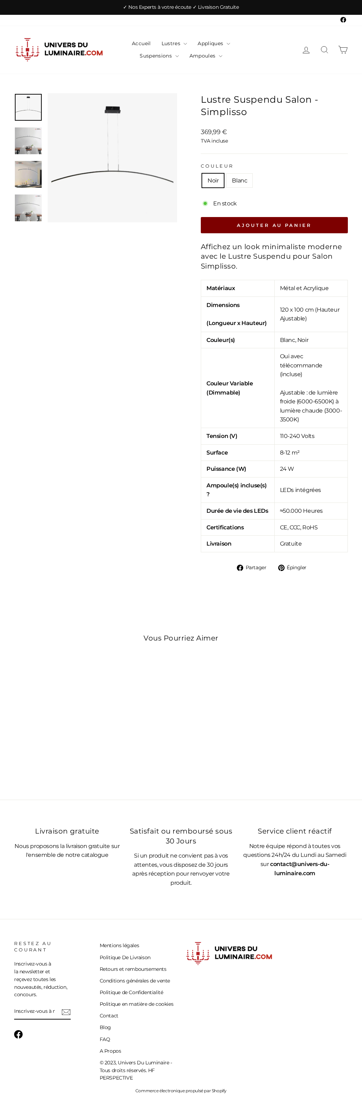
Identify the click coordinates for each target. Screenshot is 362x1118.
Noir (213, 180)
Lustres (172, 43)
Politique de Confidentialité (131, 992)
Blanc (239, 180)
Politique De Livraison (125, 957)
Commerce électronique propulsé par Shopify (181, 1090)
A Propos (110, 1051)
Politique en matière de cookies (137, 1004)
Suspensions (156, 56)
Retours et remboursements (133, 969)
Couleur (217, 166)
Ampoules (203, 56)
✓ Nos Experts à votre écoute (157, 7)
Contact (109, 1015)
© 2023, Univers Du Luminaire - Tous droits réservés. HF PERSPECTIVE (136, 1070)
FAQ (105, 1039)
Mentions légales (119, 945)
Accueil (141, 43)
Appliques (211, 43)
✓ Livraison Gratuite (216, 7)
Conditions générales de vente (135, 981)
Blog (105, 1027)
